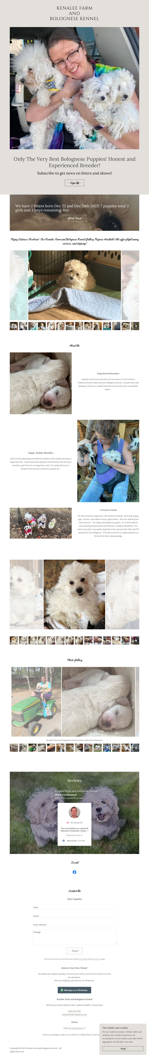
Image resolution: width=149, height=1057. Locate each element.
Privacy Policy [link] (82, 959)
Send (74, 951)
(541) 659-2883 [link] (74, 1011)
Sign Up (74, 183)
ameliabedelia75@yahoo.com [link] (74, 1014)
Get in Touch (74, 218)
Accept (123, 1048)
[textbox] (74, 906)
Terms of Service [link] (95, 959)
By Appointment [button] (76, 1028)
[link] (74, 19)
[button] (84, 1028)
